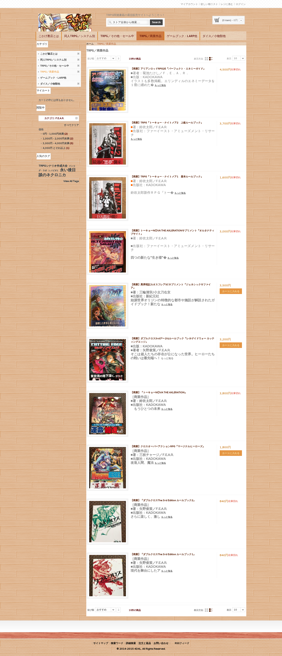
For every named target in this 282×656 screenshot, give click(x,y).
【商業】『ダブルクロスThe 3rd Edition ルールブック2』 (163, 500)
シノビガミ (53, 170)
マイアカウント (189, 4)
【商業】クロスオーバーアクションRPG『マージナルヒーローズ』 (168, 446)
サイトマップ (100, 643)
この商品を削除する (76, 118)
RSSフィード (182, 643)
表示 (229, 58)
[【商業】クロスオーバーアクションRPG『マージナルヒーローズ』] (107, 448)
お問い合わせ (161, 643)
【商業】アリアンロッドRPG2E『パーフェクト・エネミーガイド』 (168, 68)
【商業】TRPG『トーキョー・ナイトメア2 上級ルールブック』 (167, 122)
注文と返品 (145, 643)
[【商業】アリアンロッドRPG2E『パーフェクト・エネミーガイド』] (107, 71)
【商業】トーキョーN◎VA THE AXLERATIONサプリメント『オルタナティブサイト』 (172, 232)
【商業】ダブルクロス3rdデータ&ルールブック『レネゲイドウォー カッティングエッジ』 (172, 340)
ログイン (241, 4)
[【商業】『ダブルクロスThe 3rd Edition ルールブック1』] (107, 556)
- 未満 (53, 133)
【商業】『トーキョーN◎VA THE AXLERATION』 (159, 392)
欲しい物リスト (209, 4)
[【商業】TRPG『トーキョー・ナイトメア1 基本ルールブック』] (107, 178)
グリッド (206, 59)
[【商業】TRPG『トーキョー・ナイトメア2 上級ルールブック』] (107, 125)
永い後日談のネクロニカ (57, 172)
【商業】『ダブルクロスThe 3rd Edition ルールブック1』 (163, 554)
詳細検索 (131, 643)
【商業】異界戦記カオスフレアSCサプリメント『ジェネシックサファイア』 (171, 286)
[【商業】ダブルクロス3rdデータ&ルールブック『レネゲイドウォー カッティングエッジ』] (107, 340)
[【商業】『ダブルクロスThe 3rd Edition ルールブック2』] (107, 502)
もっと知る (160, 85)
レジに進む (227, 4)
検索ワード (117, 643)
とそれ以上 (54, 147)
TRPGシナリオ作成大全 (53, 165)
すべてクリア (71, 125)
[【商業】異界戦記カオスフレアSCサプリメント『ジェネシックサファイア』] (107, 286)
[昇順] (118, 58)
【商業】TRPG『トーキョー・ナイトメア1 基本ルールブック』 (167, 176)
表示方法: (199, 58)
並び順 (90, 58)
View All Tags (71, 181)
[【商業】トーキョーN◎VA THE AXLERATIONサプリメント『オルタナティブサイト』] (107, 232)
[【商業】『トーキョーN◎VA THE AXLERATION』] (107, 394)
